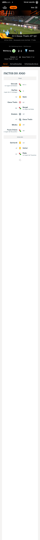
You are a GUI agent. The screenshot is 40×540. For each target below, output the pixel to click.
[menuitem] (19, 7)
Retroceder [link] (8, 13)
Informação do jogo (32, 64)
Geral (5, 64)
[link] (13, 7)
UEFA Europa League (5, 7)
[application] (20, 27)
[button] (34, 7)
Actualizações (16, 64)
